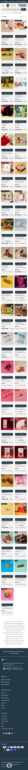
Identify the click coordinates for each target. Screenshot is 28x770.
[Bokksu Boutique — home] (11, 5)
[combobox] (14, 9)
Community (4, 718)
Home (2, 12)
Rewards (3, 703)
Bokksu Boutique (5, 682)
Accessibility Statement (7, 728)
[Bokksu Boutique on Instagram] (4, 733)
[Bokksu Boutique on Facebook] (6, 733)
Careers (3, 707)
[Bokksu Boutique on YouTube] (9, 733)
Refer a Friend (5, 698)
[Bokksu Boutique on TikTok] (12, 733)
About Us (3, 693)
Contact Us (4, 716)
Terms (2, 723)
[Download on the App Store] (7, 669)
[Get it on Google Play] (18, 669)
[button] (12, 22)
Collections (8, 12)
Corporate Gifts (5, 700)
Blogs (2, 705)
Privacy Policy (4, 721)
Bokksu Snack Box (6, 679)
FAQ (2, 726)
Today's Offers (5, 695)
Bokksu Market (5, 684)
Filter (5, 16)
